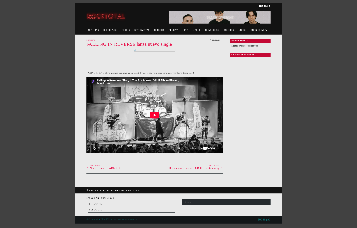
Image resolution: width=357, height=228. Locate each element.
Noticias (90, 40)
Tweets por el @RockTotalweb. (244, 46)
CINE (185, 30)
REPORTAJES (110, 30)
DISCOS (126, 30)
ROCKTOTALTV (259, 30)
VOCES (242, 30)
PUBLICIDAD (95, 210)
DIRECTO (159, 30)
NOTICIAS (93, 30)
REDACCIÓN (95, 204)
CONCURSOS (212, 30)
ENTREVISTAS (141, 30)
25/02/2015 (217, 40)
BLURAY (173, 30)
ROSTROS (229, 30)
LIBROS (196, 30)
